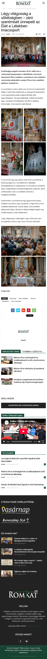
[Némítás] (39, 441)
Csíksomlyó (12, 298)
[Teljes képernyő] (43, 441)
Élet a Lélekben (23, 298)
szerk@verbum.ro (32, 626)
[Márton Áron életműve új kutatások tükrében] (7, 371)
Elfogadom (23, 655)
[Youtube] (26, 641)
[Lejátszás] (4, 441)
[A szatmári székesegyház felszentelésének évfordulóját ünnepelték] (7, 551)
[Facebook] (20, 641)
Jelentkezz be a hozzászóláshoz (23, 405)
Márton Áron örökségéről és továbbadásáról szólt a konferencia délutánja (29, 360)
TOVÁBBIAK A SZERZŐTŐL (32, 351)
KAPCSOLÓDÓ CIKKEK (11, 351)
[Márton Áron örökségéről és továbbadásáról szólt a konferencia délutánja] (7, 360)
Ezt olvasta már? (9, 533)
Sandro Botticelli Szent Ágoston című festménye (22, 484)
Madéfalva (5, 301)
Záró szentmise (16, 301)
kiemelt (33, 298)
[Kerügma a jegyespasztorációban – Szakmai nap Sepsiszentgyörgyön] (7, 381)
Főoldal (3, 8)
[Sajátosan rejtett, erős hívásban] (7, 573)
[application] (23, 431)
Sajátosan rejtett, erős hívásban (25, 571)
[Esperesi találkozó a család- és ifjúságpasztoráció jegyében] (7, 540)
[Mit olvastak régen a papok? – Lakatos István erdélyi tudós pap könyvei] (7, 562)
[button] (44, 3)
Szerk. (8, 34)
